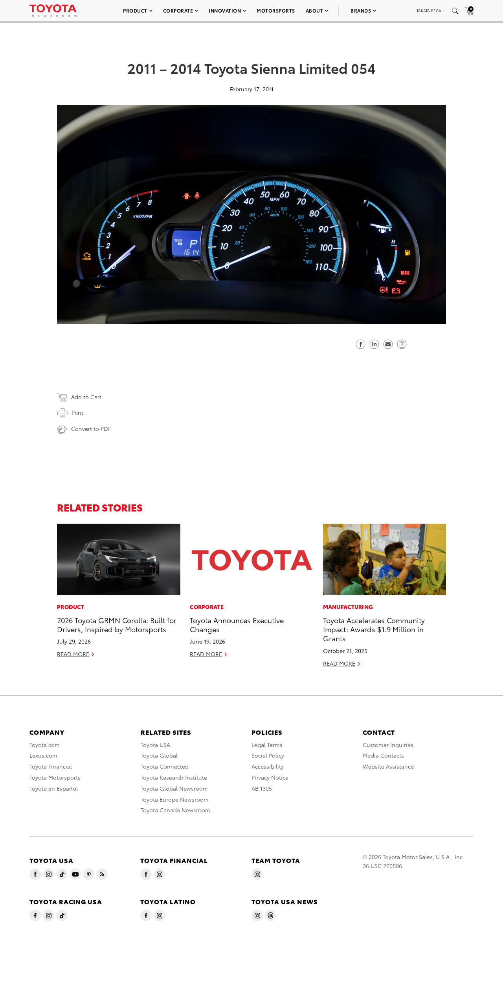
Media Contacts (383, 755)
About (314, 10)
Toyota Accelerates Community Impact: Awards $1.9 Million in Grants (374, 629)
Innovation (225, 10)
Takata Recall (431, 10)
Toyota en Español (53, 788)
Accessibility (268, 766)
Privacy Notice (270, 777)
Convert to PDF (91, 428)
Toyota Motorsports (55, 777)
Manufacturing (348, 607)
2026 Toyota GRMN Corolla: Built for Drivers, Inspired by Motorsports (116, 624)
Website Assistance (388, 766)
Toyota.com (44, 745)
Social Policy (268, 755)
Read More (73, 654)
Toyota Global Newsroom (174, 788)
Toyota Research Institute (174, 777)
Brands (361, 10)
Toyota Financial (50, 766)
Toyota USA (155, 745)
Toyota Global (159, 755)
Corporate (178, 10)
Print (77, 412)
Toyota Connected (165, 766)
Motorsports (276, 10)
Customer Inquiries (388, 745)
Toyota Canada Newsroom (175, 810)
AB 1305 (262, 788)
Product (135, 10)
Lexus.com (43, 755)
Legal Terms (267, 745)
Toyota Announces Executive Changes (237, 624)
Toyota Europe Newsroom (175, 799)
